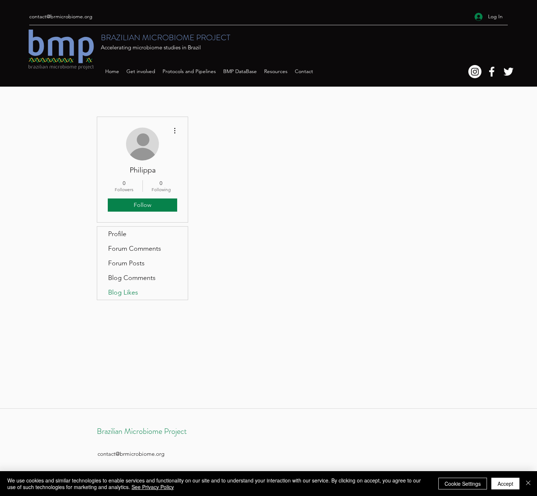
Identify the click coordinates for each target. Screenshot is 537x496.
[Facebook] (491, 71)
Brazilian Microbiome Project (142, 431)
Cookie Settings (463, 483)
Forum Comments (134, 249)
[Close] (528, 483)
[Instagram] (474, 71)
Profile (117, 234)
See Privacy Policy (153, 487)
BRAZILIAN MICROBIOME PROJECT (165, 37)
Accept (505, 483)
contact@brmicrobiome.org (60, 16)
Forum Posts (126, 263)
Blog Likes (123, 292)
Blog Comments (132, 278)
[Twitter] (508, 71)
